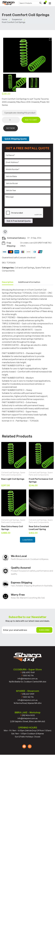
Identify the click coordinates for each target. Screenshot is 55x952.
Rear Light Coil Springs (12, 479)
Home (4, 19)
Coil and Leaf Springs (24, 267)
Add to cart (31, 120)
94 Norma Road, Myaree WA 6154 (27, 703)
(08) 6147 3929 (27, 694)
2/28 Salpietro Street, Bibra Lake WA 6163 (27, 721)
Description (7, 282)
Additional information (29, 282)
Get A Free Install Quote (19, 221)
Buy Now (10, 128)
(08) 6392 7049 (28, 672)
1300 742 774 (28, 675)
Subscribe (44, 630)
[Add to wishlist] (5, 231)
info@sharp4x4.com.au (28, 678)
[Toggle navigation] (50, 3)
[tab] (7, 282)
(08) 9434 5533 (27, 715)
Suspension (17, 19)
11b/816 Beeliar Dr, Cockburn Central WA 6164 (27, 681)
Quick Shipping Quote (15, 139)
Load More (28, 539)
